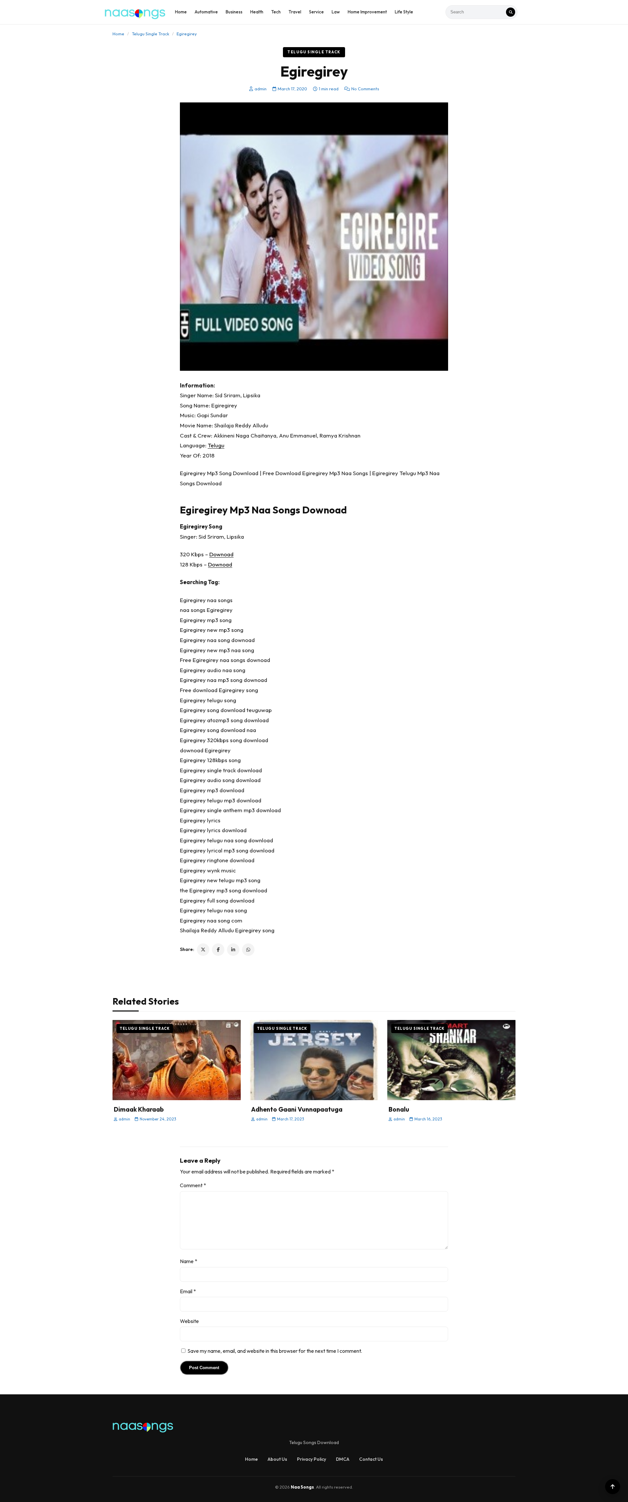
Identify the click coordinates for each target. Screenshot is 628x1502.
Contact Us (371, 1459)
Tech (276, 11)
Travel (294, 11)
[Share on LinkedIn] (233, 949)
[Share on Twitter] (203, 949)
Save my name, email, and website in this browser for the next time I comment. (274, 1351)
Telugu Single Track (150, 33)
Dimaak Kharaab (139, 1109)
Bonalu (399, 1109)
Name (188, 1261)
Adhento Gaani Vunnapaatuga (296, 1109)
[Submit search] (510, 12)
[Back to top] (612, 1486)
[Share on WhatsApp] (248, 949)
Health (256, 11)
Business (234, 11)
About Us (277, 1459)
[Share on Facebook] (218, 949)
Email (188, 1291)
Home (181, 11)
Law (336, 11)
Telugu (216, 445)
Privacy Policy (311, 1459)
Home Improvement (367, 11)
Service (316, 11)
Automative (206, 11)
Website (189, 1321)
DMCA (342, 1459)
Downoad (221, 554)
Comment (193, 1185)
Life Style (404, 11)
